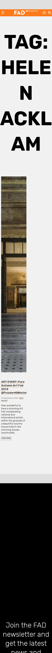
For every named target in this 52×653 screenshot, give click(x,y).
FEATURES (6, 438)
